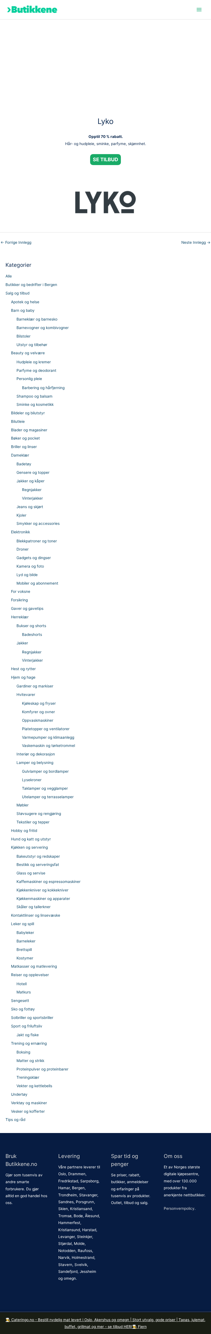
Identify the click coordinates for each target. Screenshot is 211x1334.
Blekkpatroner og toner (36, 541)
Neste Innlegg (195, 242)
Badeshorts (32, 634)
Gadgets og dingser (33, 558)
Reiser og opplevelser (30, 975)
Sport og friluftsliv (26, 1026)
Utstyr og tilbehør (31, 344)
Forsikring (19, 600)
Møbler (22, 805)
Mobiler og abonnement (37, 583)
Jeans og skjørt (29, 507)
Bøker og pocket (25, 438)
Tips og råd (15, 1119)
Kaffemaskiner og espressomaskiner (48, 881)
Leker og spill (22, 924)
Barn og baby (23, 310)
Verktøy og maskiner (29, 1103)
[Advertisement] (105, 60)
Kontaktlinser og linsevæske (35, 915)
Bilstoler (23, 336)
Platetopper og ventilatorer (46, 729)
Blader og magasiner (29, 430)
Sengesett (20, 1000)
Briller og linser (24, 446)
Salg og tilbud (17, 293)
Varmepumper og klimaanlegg (48, 737)
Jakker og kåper (30, 481)
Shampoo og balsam (34, 396)
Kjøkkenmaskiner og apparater (43, 898)
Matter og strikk (30, 1060)
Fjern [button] (142, 1326)
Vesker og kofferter (28, 1111)
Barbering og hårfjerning (43, 388)
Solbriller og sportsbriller (32, 1017)
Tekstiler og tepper (32, 822)
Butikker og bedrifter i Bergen (31, 284)
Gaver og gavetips (27, 608)
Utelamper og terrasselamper (48, 797)
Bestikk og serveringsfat (37, 864)
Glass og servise (30, 873)
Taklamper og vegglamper (45, 788)
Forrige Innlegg (16, 242)
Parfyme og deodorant (36, 370)
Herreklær (20, 617)
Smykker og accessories (38, 523)
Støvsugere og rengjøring (38, 813)
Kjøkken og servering (29, 847)
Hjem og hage (23, 677)
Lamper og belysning (34, 762)
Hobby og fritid (24, 830)
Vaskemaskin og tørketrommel (48, 745)
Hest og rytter (23, 669)
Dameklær (20, 455)
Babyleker (25, 932)
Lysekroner (31, 780)
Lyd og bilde (27, 575)
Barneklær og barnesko (36, 319)
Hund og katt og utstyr (31, 839)
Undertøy (19, 1094)
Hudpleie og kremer (33, 362)
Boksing (23, 1052)
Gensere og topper (32, 472)
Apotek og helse (25, 302)
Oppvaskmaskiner (37, 720)
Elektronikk (20, 532)
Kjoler (21, 515)
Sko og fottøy (23, 1009)
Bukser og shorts (31, 626)
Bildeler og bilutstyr (28, 413)
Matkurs (23, 992)
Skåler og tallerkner (33, 907)
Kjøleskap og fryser (39, 703)
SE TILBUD (105, 159)
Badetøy (23, 464)
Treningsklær (27, 1077)
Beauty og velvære (28, 353)
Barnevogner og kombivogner (42, 327)
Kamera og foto (30, 566)
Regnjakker (31, 490)
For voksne (20, 591)
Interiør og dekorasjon (35, 754)
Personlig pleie (29, 378)
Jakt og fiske (27, 1035)
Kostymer (24, 958)
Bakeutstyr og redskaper (38, 856)
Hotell (21, 984)
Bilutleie (18, 421)
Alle (8, 276)
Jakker (22, 643)
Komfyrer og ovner (38, 712)
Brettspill (24, 949)
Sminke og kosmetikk (35, 404)
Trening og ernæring (29, 1043)
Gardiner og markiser (34, 686)
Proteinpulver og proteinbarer (42, 1069)
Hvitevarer (25, 694)
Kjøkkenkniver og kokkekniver (42, 890)
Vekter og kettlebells (34, 1086)
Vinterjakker (32, 498)
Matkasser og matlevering (34, 966)
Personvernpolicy (179, 1208)
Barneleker (25, 941)
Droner (22, 549)
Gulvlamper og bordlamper (45, 771)
